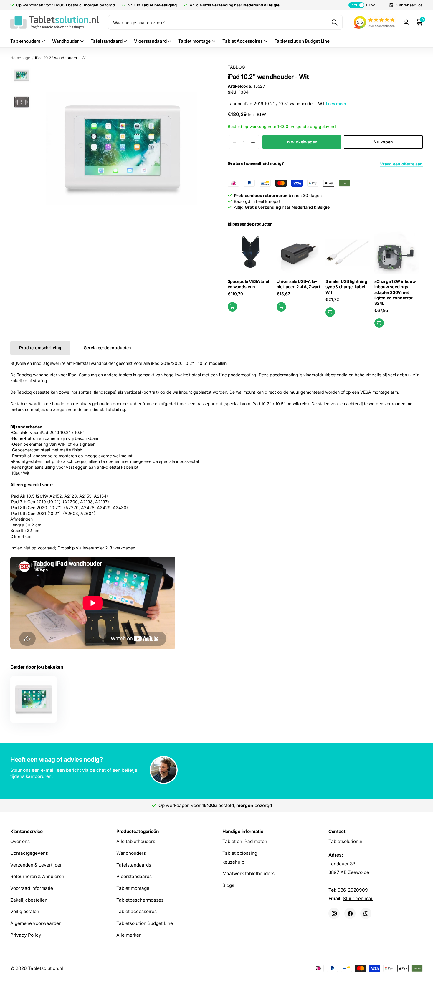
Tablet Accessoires (242, 41)
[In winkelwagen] (232, 307)
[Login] (406, 22)
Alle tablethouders (135, 841)
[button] (253, 142)
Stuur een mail (358, 898)
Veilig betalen (24, 911)
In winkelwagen (302, 141)
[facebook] (350, 913)
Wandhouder (65, 41)
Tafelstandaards (133, 864)
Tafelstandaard (107, 41)
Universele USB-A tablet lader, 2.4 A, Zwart (298, 284)
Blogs (228, 885)
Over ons (20, 841)
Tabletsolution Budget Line (302, 41)
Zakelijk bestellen (28, 900)
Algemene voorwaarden (36, 923)
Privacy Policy (25, 935)
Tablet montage (194, 41)
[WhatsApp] (365, 913)
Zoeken (334, 22)
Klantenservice (26, 831)
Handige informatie (242, 831)
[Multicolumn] (216, 770)
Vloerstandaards (134, 876)
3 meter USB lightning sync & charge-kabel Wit (346, 287)
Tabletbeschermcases (139, 900)
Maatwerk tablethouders (248, 873)
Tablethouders (25, 41)
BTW (362, 5)
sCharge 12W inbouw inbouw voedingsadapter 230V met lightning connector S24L (395, 292)
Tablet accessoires (136, 911)
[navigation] (21, 75)
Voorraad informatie (31, 888)
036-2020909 (353, 890)
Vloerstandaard (150, 41)
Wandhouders (131, 853)
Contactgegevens (29, 853)
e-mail (47, 770)
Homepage (20, 57)
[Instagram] (334, 913)
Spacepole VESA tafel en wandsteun (248, 284)
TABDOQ (236, 66)
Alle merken (129, 935)
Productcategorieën (137, 831)
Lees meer (336, 103)
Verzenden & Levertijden (36, 864)
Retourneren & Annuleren (37, 876)
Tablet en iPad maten (244, 841)
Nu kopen (383, 141)
